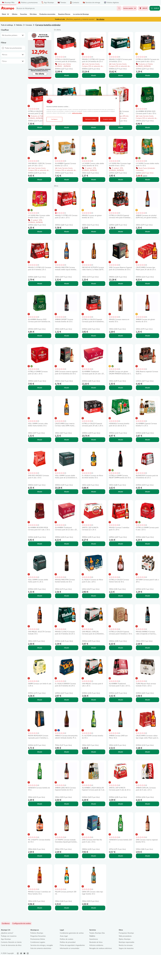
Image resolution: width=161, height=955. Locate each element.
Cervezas (29, 25)
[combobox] (66, 8)
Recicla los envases (126, 945)
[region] (81, 110)
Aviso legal (64, 936)
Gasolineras (93, 939)
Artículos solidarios (96, 945)
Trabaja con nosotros (8, 936)
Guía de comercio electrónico (40, 948)
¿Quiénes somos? (7, 933)
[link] (21, 923)
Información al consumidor (69, 948)
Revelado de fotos (95, 942)
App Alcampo (6, 939)
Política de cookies (66, 939)
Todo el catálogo (7, 25)
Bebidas (19, 25)
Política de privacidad (67, 942)
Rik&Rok (92, 936)
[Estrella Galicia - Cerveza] (39, 55)
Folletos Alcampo (36, 933)
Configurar (54, 119)
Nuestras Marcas (64, 14)
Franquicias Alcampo (126, 933)
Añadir (66, 75)
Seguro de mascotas (126, 948)
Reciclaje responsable (126, 942)
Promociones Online (37, 939)
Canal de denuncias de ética (11, 945)
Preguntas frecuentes (38, 936)
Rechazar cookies (90, 119)
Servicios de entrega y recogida (41, 945)
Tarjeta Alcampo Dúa (97, 933)
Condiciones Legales (37, 942)
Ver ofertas (100, 19)
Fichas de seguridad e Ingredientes (72, 945)
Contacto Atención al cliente (11, 942)
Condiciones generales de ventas (72, 933)
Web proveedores (125, 936)
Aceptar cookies (108, 119)
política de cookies (77, 113)
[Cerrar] (116, 98)
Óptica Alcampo (124, 939)
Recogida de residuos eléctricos (100, 948)
